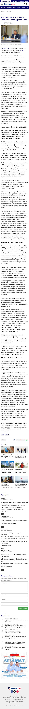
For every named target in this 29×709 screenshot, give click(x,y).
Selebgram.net (6, 697)
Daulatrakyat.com (10, 699)
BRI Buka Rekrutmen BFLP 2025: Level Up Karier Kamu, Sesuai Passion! (20, 456)
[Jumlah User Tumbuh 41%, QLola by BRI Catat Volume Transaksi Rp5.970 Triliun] (7, 449)
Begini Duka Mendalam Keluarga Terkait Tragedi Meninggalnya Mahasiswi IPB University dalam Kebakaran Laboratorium (16, 642)
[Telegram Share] (23, 440)
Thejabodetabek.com (14, 703)
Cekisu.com (23, 697)
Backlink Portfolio (5, 550)
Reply (3, 514)
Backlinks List (4, 529)
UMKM (7, 434)
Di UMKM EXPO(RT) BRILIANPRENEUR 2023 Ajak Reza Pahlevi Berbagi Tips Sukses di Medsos (15, 626)
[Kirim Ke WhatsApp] (27, 440)
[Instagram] (17, 691)
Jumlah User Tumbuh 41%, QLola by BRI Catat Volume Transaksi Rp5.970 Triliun (7, 456)
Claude (3, 498)
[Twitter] (14, 691)
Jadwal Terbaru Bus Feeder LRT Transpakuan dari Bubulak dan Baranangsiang (13, 631)
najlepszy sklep (5, 511)
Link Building (9, 566)
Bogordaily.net (9, 696)
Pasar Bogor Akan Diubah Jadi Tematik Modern (15, 648)
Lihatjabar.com (19, 701)
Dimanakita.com (10, 701)
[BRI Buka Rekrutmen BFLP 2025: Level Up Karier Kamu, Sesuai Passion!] (21, 449)
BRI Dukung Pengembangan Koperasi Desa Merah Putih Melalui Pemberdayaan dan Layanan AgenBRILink (6, 486)
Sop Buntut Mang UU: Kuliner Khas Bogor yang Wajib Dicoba (15, 637)
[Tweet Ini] (17, 440)
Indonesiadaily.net (19, 696)
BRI (3, 434)
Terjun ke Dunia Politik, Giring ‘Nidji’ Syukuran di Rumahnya (16, 620)
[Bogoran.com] (9, 4)
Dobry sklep (13, 523)
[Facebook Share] (14, 440)
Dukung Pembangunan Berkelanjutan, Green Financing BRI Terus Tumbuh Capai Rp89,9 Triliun (21, 486)
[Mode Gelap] (24, 4)
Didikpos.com (19, 699)
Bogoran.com (15, 697)
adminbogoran (7, 22)
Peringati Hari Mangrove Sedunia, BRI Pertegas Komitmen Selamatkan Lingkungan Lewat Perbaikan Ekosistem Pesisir (21, 471)
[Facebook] (12, 691)
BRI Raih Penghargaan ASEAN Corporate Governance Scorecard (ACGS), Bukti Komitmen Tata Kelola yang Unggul (7, 471)
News (2, 15)
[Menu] (2, 4)
